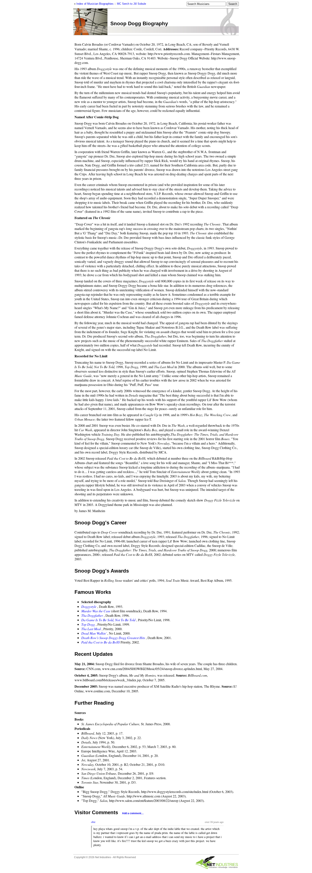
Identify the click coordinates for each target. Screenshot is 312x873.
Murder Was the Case (95, 611)
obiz (93, 822)
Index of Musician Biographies (95, 3)
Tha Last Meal (91, 629)
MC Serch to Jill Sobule (131, 3)
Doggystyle (88, 606)
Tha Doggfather (92, 615)
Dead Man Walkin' (93, 633)
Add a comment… (133, 813)
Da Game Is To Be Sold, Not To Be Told (108, 620)
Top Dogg (88, 624)
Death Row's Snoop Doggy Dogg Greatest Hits (113, 637)
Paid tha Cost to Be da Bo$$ (100, 642)
